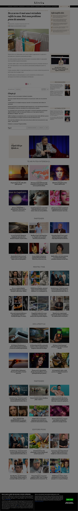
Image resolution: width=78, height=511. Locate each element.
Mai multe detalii (8, 499)
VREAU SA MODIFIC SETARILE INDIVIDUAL (69, 503)
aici (17, 505)
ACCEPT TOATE (70, 499)
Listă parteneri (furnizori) (39, 501)
